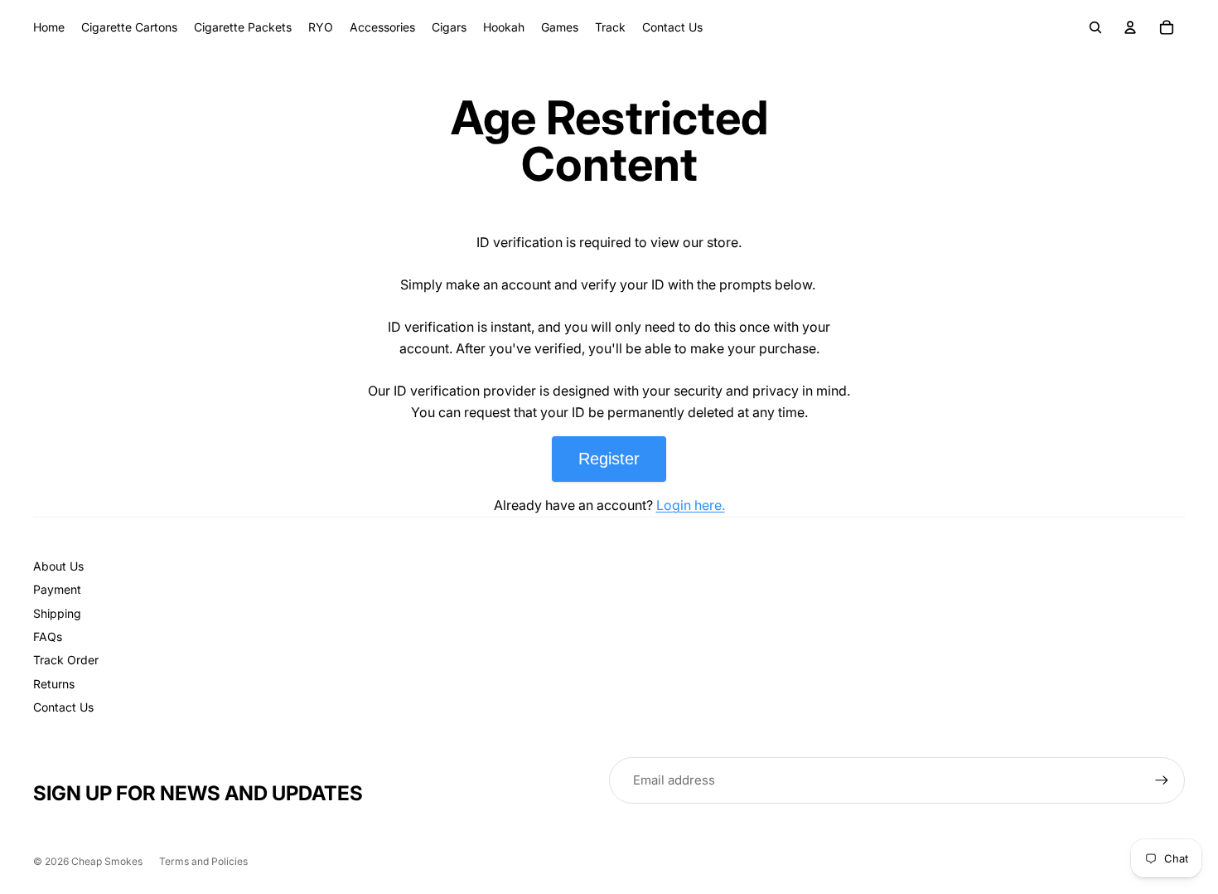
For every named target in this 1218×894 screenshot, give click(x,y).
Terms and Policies (203, 861)
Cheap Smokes (107, 861)
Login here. (690, 505)
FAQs (47, 636)
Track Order (66, 660)
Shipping (57, 613)
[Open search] (1095, 27)
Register (609, 458)
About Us (58, 566)
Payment (57, 589)
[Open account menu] (1130, 27)
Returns (54, 684)
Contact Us (63, 707)
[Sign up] (1161, 780)
